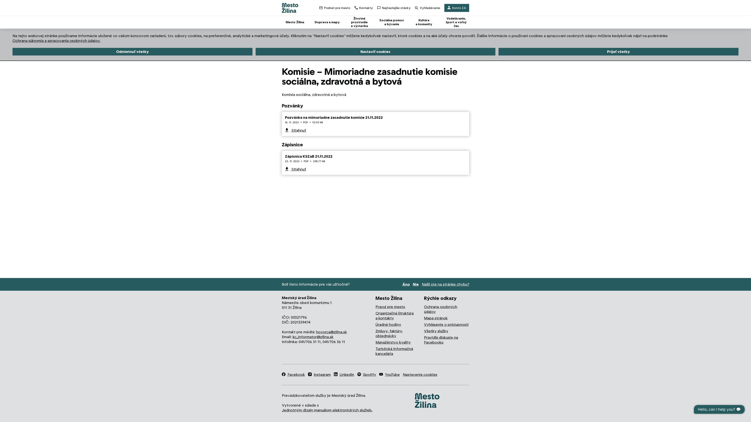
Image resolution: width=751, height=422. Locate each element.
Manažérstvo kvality (393, 342)
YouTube (392, 374)
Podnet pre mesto (337, 8)
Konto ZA (459, 8)
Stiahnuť (298, 130)
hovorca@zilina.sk (331, 332)
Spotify (369, 374)
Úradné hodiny (388, 324)
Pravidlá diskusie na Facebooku (441, 340)
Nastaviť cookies (375, 52)
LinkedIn (347, 374)
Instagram (322, 374)
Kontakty (366, 8)
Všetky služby (436, 331)
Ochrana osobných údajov (440, 309)
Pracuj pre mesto (390, 307)
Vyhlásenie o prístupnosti (446, 324)
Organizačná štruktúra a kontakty (395, 315)
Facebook (296, 374)
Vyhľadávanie (430, 8)
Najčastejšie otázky (396, 8)
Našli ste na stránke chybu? (445, 284)
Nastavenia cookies (420, 374)
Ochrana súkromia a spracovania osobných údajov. (56, 41)
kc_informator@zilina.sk (313, 337)
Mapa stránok (436, 318)
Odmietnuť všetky (132, 52)
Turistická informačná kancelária (394, 351)
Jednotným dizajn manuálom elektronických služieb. (327, 410)
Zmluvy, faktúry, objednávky (389, 333)
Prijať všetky (618, 52)
